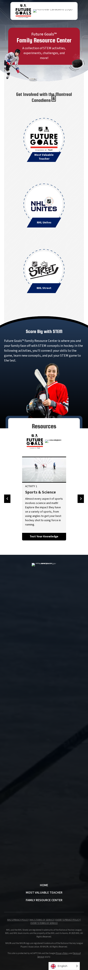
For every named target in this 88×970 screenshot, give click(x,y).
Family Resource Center (44, 900)
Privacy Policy (62, 953)
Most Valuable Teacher (44, 892)
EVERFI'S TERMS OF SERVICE (44, 923)
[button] (7, 499)
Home (44, 885)
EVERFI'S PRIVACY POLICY (67, 920)
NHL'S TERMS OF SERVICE (42, 920)
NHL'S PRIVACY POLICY (17, 920)
